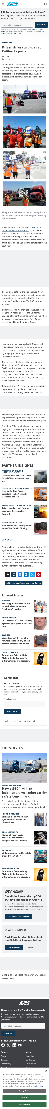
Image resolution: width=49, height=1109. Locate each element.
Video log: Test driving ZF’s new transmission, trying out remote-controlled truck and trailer (16, 641)
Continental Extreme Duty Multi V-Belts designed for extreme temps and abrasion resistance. (15, 658)
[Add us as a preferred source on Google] (13, 574)
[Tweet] (32, 574)
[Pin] (38, 574)
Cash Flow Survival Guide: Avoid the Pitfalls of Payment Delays (24, 939)
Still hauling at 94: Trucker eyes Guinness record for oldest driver (15, 819)
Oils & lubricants (10, 832)
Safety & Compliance (11, 785)
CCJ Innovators (9, 618)
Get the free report (18, 916)
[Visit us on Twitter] (9, 1045)
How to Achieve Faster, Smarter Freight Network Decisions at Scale (14, 494)
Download (14, 947)
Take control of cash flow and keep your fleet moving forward (16, 511)
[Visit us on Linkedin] (14, 1045)
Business (7, 42)
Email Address (10, 699)
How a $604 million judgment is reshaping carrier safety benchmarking (24, 792)
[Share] (20, 574)
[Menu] (3, 3)
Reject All (24, 1098)
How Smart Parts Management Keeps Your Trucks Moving (17, 527)
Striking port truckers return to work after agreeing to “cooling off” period (16, 606)
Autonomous (8, 850)
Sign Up (8, 1033)
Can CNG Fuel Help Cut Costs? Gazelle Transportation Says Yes (16, 478)
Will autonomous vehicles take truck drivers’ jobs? (16, 854)
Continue (12, 711)
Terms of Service (13, 33)
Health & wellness (10, 814)
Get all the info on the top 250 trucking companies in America (23, 898)
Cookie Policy (38, 1086)
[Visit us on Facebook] (3, 1045)
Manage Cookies (24, 1091)
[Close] (46, 1070)
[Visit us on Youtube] (20, 1045)
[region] (24, 1088)
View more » (7, 540)
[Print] (7, 574)
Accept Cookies (24, 1104)
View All (32, 947)
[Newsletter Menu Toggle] (45, 3)
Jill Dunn (5, 56)
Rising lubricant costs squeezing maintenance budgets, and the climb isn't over (15, 838)
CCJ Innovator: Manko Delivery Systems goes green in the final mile (17, 623)
